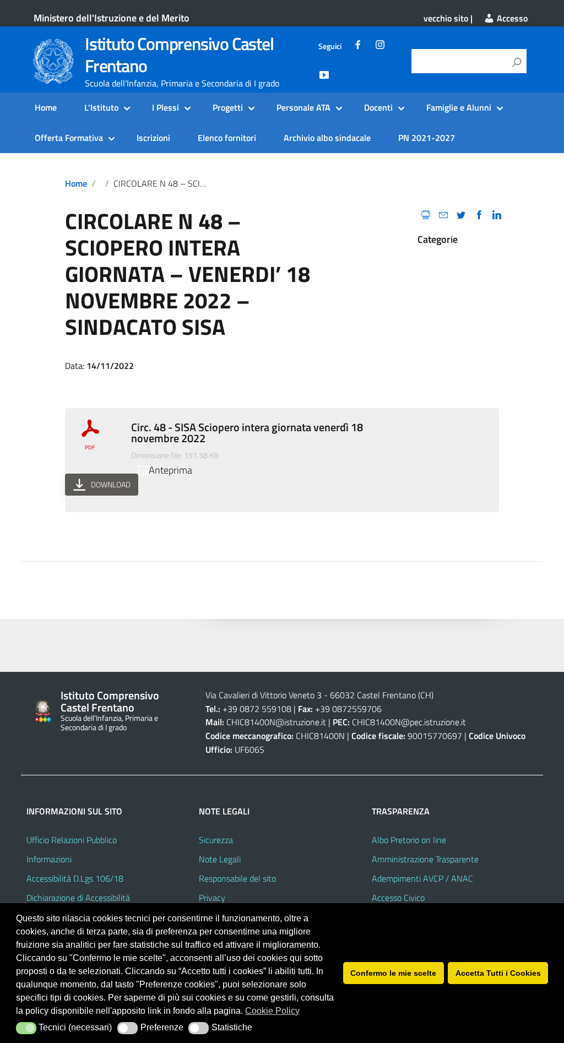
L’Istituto (101, 107)
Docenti (378, 107)
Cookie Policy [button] (272, 1010)
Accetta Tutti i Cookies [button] (498, 973)
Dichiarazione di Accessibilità (78, 897)
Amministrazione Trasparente (425, 859)
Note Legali (220, 859)
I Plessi (165, 107)
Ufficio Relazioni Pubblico (71, 839)
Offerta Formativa (69, 137)
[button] (26, 1028)
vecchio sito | (448, 18)
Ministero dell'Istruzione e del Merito (111, 17)
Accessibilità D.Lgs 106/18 (74, 878)
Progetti (228, 107)
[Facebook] (358, 46)
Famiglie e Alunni (458, 107)
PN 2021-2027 (426, 137)
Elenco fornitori (227, 137)
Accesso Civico (398, 897)
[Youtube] (323, 76)
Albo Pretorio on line (409, 839)
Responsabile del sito (237, 878)
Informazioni (49, 859)
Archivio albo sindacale (327, 137)
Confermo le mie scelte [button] (393, 973)
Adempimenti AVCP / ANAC (422, 878)
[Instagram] (380, 46)
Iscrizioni (153, 137)
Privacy (212, 897)
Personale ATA (303, 107)
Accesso (511, 18)
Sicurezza (216, 839)
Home (46, 107)
